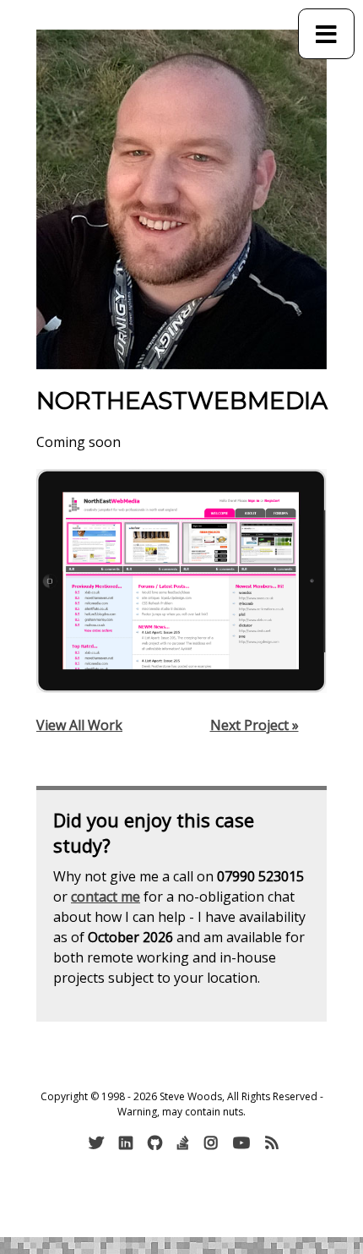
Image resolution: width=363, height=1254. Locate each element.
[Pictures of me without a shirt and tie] (213, 1142)
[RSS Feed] (274, 1142)
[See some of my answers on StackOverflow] (185, 1142)
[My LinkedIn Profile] (128, 1142)
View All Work (79, 725)
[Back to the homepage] (181, 199)
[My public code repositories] (157, 1142)
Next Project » (254, 725)
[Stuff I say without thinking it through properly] (98, 1142)
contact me (105, 896)
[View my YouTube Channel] (243, 1142)
